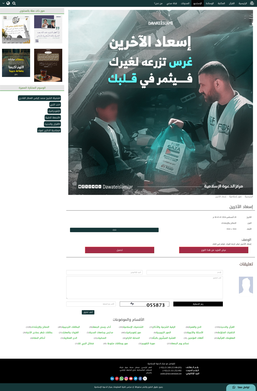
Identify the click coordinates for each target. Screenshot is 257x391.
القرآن (232, 3)
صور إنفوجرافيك (133, 332)
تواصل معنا (242, 387)
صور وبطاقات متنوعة (117, 343)
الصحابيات (101, 338)
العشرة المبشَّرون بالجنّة (164, 338)
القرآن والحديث (227, 327)
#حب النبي (55, 104)
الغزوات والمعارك (70, 332)
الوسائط (210, 3)
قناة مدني (172, 3)
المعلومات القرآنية (226, 338)
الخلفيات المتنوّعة (226, 332)
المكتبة (221, 3)
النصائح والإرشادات (40, 327)
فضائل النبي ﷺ (86, 343)
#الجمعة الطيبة (52, 117)
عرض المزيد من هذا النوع (213, 250)
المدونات (185, 3)
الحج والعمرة (195, 327)
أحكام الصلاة (39, 338)
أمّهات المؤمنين (195, 338)
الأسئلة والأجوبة (195, 332)
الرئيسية (243, 3)
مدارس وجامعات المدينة (101, 332)
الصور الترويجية (163, 332)
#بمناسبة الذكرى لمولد (49, 130)
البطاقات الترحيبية (71, 327)
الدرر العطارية (70, 338)
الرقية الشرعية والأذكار (164, 327)
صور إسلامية (235, 196)
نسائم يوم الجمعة (180, 343)
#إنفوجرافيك (54, 111)
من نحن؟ (158, 3)
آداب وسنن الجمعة (101, 327)
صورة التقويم (148, 343)
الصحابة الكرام (133, 338)
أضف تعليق (88, 312)
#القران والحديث (52, 124)
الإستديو (197, 3)
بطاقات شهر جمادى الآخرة (39, 332)
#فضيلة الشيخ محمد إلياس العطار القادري (39, 98)
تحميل (120, 250)
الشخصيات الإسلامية (133, 327)
